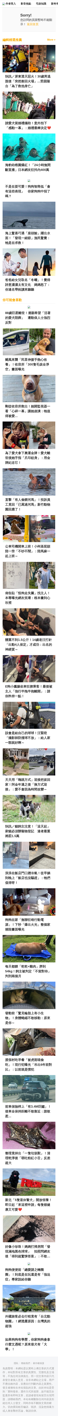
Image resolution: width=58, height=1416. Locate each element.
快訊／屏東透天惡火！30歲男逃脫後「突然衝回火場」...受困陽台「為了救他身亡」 (28, 81)
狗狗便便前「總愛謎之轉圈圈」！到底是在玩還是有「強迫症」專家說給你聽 (27, 1274)
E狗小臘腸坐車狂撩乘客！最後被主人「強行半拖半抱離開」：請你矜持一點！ (28, 691)
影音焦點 (26, 3)
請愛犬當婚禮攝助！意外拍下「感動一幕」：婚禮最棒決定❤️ (28, 125)
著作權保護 (38, 1363)
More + (51, 39)
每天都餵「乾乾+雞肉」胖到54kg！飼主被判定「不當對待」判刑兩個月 (28, 971)
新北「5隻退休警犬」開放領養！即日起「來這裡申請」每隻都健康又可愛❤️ (28, 1204)
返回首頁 (33, 24)
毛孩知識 (41, 3)
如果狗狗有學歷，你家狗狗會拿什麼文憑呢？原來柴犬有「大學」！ (27, 1344)
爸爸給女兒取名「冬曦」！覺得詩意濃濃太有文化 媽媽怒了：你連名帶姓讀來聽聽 (27, 284)
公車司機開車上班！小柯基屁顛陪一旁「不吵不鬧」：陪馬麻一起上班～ (27, 551)
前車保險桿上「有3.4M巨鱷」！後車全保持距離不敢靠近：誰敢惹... (28, 1111)
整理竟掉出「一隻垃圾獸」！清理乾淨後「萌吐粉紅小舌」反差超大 (27, 1158)
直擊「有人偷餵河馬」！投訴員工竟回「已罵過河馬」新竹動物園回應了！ (27, 504)
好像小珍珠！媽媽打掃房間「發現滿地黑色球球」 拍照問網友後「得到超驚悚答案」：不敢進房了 (27, 1252)
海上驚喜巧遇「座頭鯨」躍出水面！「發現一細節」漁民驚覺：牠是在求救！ (27, 238)
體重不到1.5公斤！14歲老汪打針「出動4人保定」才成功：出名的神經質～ (28, 644)
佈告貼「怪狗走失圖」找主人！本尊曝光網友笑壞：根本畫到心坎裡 (27, 597)
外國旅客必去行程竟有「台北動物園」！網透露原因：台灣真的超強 (27, 1321)
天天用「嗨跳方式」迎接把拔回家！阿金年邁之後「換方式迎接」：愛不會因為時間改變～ (27, 784)
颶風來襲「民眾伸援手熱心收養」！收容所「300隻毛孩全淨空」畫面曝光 (27, 364)
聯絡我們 (25, 1363)
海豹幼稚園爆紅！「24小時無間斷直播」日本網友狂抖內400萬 (28, 167)
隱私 (16, 1363)
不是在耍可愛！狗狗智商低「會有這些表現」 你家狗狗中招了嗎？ (27, 191)
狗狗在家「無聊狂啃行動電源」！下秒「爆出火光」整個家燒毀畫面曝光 (27, 924)
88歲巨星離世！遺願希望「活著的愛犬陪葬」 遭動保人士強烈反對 (28, 317)
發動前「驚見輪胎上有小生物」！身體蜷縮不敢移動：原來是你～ (27, 1017)
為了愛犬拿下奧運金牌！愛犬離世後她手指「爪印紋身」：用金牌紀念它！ (27, 457)
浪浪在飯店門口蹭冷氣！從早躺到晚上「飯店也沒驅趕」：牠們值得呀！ (27, 877)
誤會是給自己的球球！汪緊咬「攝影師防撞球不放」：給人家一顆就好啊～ (27, 737)
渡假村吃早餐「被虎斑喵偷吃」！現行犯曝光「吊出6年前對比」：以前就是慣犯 (28, 1064)
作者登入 (10, 3)
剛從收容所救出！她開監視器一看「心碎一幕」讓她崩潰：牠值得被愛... (27, 411)
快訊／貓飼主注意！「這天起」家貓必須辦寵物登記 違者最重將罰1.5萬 (27, 831)
